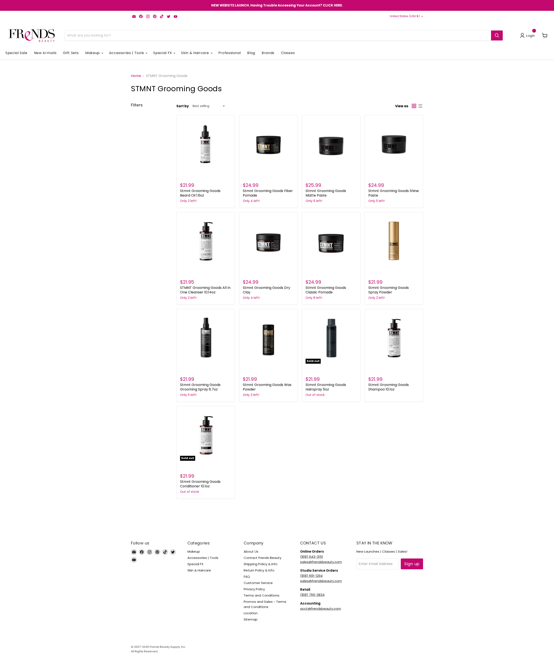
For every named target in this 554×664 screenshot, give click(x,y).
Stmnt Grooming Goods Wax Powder (267, 387)
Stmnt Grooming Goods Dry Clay (266, 290)
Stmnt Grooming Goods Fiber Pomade (268, 193)
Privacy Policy (254, 589)
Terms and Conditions (261, 595)
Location (251, 613)
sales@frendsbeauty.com (321, 562)
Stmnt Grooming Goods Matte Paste (326, 193)
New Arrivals (45, 52)
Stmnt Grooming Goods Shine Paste (393, 193)
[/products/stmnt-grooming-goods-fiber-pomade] (268, 144)
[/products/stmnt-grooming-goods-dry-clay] (268, 241)
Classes (288, 52)
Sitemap (251, 619)
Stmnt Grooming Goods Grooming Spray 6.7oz (200, 387)
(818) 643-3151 (311, 556)
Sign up (412, 563)
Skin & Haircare (195, 52)
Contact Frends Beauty (262, 557)
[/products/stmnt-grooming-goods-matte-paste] (331, 144)
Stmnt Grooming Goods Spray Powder (388, 290)
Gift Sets (71, 52)
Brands (268, 52)
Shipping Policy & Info (260, 564)
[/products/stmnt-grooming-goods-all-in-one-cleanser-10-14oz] (205, 241)
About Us (251, 551)
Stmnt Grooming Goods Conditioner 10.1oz (200, 484)
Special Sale (16, 52)
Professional (229, 52)
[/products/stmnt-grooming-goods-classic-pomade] (331, 241)
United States (405, 16)
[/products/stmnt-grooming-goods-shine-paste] (393, 144)
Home (136, 76)
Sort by (182, 106)
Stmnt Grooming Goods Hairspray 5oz (326, 387)
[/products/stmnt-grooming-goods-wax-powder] (268, 338)
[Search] (497, 35)
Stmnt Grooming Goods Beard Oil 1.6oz (200, 193)
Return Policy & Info (259, 570)
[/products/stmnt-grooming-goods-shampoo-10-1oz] (393, 338)
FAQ (247, 576)
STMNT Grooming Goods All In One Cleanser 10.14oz (205, 290)
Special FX (163, 52)
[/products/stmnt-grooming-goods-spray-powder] (393, 241)
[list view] (420, 106)
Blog (251, 52)
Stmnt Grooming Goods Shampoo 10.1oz (388, 387)
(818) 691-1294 (311, 575)
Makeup (93, 52)
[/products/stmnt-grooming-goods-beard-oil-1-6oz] (205, 144)
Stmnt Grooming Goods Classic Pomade (326, 290)
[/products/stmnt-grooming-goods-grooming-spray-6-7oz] (205, 338)
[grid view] (414, 106)
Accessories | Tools (127, 52)
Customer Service (258, 583)
